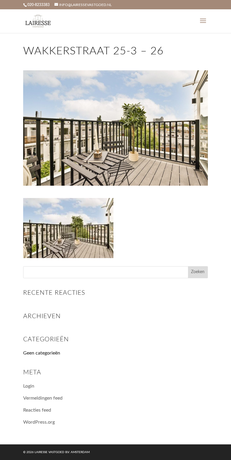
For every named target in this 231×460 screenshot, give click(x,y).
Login (28, 386)
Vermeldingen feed (43, 398)
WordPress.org (39, 422)
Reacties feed (37, 410)
